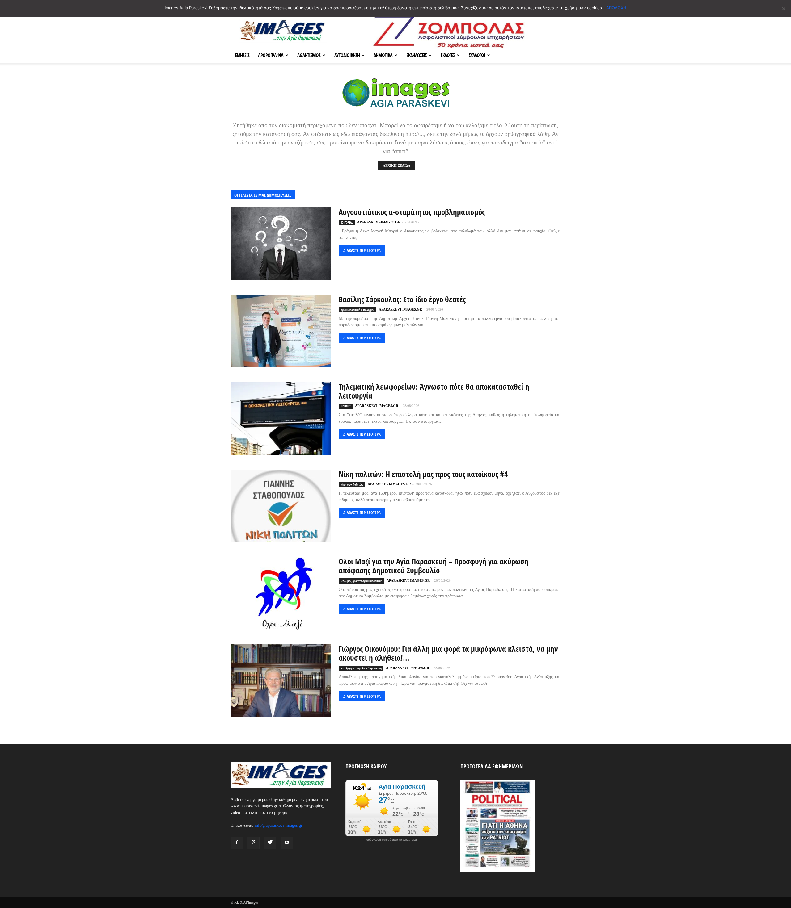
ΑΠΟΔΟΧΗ (616, 7)
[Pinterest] (253, 843)
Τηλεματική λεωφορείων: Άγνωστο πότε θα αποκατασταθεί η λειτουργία (434, 391)
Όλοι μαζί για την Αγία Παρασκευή (361, 581)
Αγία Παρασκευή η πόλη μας (357, 310)
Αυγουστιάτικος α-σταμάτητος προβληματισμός (412, 212)
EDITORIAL (347, 222)
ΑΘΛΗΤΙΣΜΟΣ (308, 55)
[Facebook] (237, 843)
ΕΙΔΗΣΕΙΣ (242, 55)
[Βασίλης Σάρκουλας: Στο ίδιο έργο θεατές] (281, 331)
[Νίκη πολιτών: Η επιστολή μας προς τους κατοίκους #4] (281, 506)
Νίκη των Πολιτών (352, 484)
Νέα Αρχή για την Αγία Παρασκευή (361, 668)
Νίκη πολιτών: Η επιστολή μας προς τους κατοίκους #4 (423, 474)
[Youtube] (287, 843)
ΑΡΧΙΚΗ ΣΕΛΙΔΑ (396, 165)
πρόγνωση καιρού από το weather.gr (392, 839)
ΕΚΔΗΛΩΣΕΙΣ (416, 55)
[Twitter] (270, 843)
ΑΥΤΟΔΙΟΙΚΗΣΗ (347, 55)
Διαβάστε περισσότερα (362, 250)
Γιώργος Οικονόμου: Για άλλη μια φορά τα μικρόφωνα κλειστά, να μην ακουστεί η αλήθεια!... (448, 653)
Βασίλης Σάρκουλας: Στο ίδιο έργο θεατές (402, 299)
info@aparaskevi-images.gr (278, 825)
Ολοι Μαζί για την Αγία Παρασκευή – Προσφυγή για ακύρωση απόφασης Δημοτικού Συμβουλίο (433, 565)
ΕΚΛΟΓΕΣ (448, 55)
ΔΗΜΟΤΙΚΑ (383, 55)
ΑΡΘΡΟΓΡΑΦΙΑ (270, 55)
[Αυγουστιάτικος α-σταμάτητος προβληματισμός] (281, 243)
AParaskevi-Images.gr (378, 222)
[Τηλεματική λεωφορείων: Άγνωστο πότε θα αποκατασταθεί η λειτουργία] (281, 418)
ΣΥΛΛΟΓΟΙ (477, 55)
